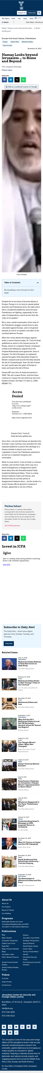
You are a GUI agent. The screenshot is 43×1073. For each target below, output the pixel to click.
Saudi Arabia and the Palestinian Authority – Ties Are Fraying (29, 861)
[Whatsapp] (16, 1032)
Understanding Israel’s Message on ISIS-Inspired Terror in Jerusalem (28, 824)
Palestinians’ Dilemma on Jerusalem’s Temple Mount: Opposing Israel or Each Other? (29, 784)
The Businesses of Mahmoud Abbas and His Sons (29, 880)
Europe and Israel (9, 38)
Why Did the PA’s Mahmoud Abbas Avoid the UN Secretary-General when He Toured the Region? (29, 723)
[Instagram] (22, 1027)
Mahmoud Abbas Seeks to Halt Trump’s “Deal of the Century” (29, 683)
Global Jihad (15, 42)
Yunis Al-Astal (7, 45)
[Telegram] (28, 1027)
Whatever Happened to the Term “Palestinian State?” (28, 804)
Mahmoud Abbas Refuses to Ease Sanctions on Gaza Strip (29, 664)
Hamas (21, 38)
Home (4, 28)
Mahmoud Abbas (27, 42)
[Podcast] (4, 1032)
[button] (21, 8)
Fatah (20, 700)
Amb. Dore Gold (24, 847)
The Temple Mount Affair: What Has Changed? (26, 744)
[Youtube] (16, 1027)
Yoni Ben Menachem (26, 669)
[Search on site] (39, 13)
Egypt (20, 761)
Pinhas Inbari (7, 70)
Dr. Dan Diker (23, 830)
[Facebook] (4, 1027)
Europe (5, 42)
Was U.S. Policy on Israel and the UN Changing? (29, 843)
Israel (20, 678)
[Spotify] (10, 1032)
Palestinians (30, 38)
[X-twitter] (10, 1027)
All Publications (12, 525)
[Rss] (34, 1027)
